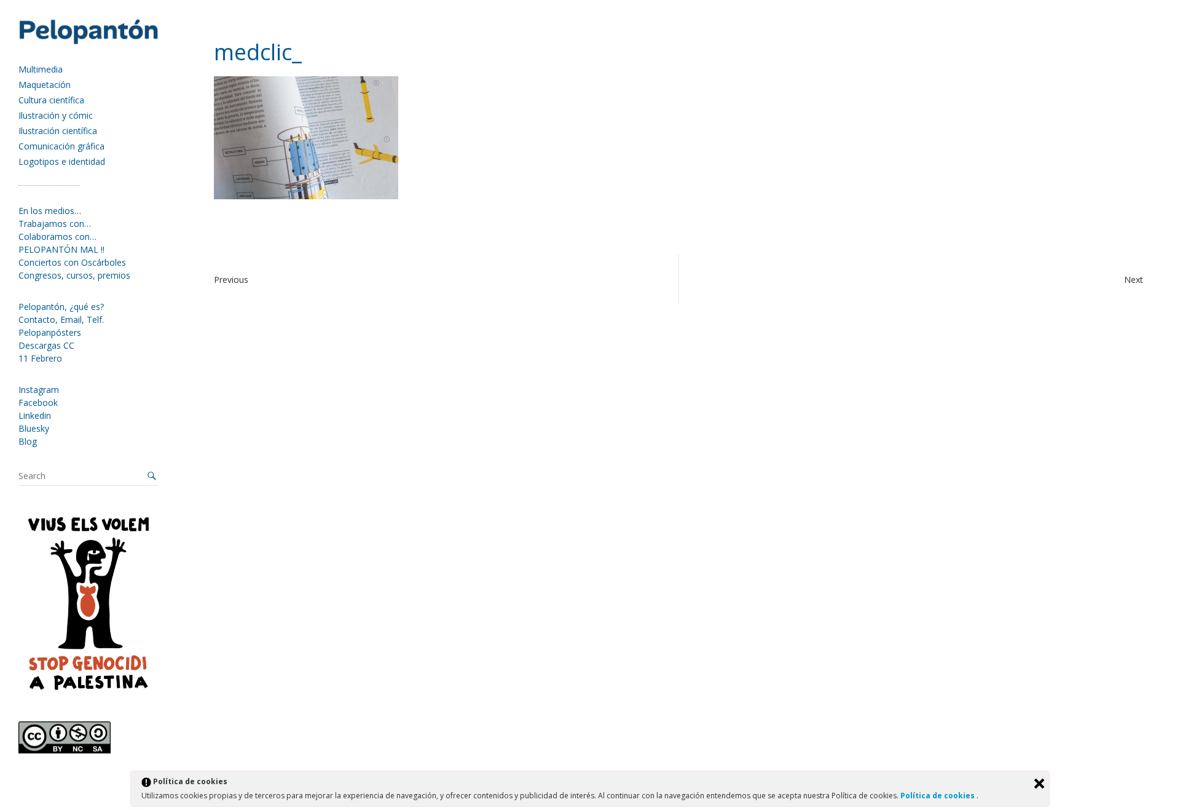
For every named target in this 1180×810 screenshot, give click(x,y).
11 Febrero (40, 358)
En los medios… (49, 210)
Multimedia (40, 69)
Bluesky (33, 428)
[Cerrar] (1039, 783)
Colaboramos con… (57, 236)
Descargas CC (46, 345)
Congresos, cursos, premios (74, 275)
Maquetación (44, 84)
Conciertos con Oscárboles (72, 262)
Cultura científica (51, 100)
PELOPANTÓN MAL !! (61, 249)
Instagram (38, 389)
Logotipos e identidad (61, 161)
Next (1133, 279)
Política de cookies (938, 795)
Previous (231, 279)
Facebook (38, 402)
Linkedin (34, 415)
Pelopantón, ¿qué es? (61, 306)
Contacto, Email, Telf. (61, 319)
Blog (27, 441)
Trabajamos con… (54, 223)
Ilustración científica (57, 131)
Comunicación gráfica (61, 146)
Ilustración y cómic (55, 115)
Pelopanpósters (49, 332)
